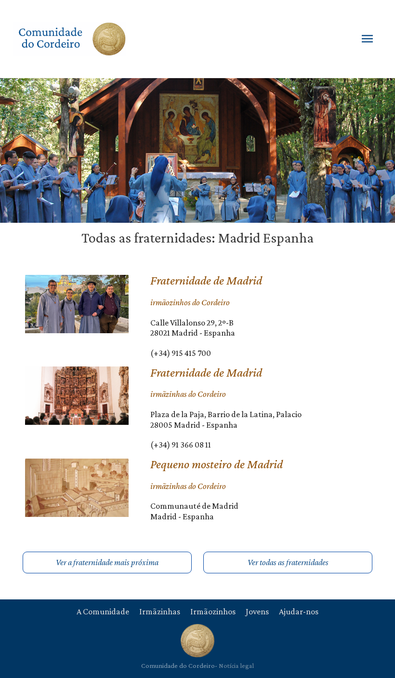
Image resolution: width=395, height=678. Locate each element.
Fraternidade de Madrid (206, 280)
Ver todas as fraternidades (288, 562)
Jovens (257, 611)
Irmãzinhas (159, 611)
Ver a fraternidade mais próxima (107, 562)
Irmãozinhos (213, 611)
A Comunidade (103, 611)
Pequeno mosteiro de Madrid (216, 464)
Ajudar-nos (298, 611)
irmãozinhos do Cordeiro (190, 302)
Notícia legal (236, 665)
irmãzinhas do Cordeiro (188, 394)
